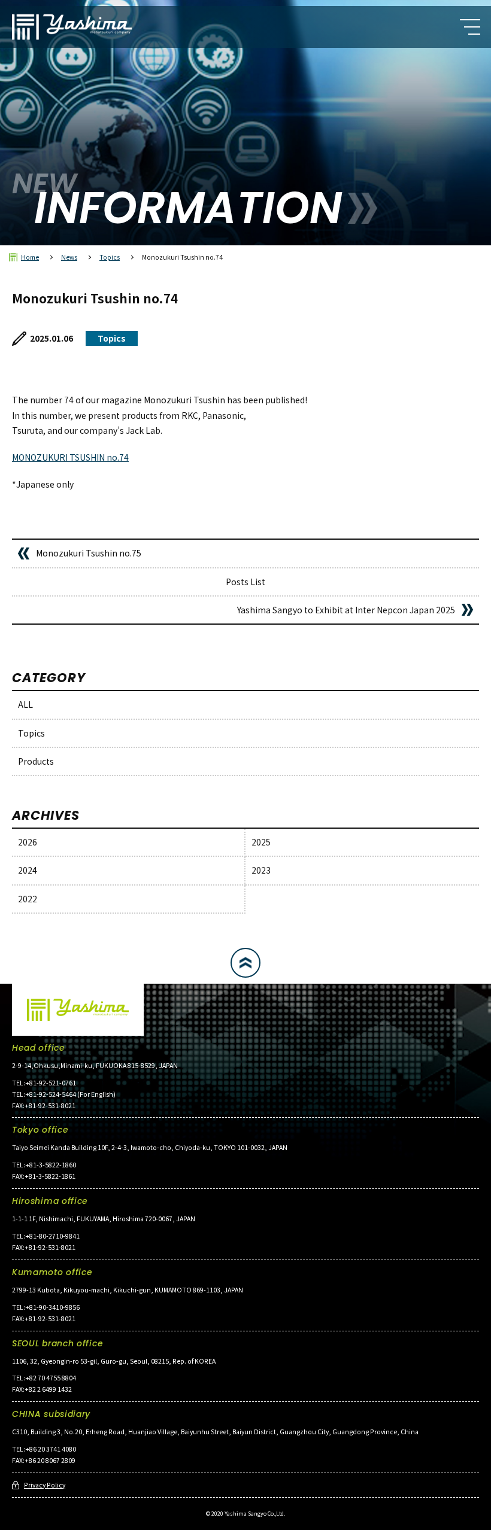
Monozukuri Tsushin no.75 (88, 553)
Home (30, 257)
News (69, 257)
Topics (109, 257)
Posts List (245, 582)
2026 (27, 842)
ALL (25, 704)
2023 (261, 870)
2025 (261, 842)
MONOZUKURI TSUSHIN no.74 (70, 457)
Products (36, 761)
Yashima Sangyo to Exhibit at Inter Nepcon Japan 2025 (346, 610)
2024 (27, 870)
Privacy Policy (44, 1484)
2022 (27, 899)
